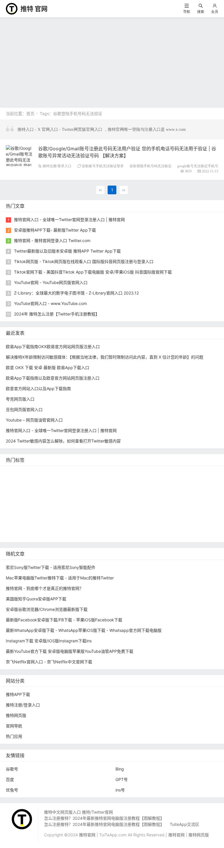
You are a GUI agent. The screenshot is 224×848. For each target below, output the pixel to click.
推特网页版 (41, 472)
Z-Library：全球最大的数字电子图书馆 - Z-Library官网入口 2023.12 (76, 292)
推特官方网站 (99, 481)
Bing (120, 768)
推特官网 (15, 472)
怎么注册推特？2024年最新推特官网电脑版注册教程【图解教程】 (104, 818)
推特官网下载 (162, 499)
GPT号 (122, 779)
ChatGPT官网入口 (199, 499)
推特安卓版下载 (169, 481)
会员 (214, 11)
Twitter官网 (69, 472)
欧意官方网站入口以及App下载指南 (38, 388)
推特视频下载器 (85, 507)
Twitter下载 (149, 534)
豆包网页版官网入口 (24, 409)
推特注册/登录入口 (57, 166)
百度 (10, 779)
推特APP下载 (88, 490)
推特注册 (175, 507)
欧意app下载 (55, 525)
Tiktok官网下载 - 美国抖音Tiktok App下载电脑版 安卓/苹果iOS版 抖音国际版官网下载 (93, 271)
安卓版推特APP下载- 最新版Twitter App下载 (55, 230)
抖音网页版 (53, 534)
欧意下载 (111, 516)
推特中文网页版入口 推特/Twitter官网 (78, 812)
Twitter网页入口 (22, 516)
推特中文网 (145, 490)
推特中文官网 (203, 481)
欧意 (92, 516)
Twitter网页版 (20, 481)
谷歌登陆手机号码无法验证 (151, 166)
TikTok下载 (194, 525)
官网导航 (14, 725)
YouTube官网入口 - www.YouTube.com (50, 303)
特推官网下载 (95, 499)
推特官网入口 (52, 481)
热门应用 (14, 736)
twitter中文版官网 (23, 499)
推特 (75, 481)
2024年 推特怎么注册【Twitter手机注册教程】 (56, 313)
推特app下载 (186, 472)
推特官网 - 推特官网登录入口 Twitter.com (52, 240)
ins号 (120, 789)
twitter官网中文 (85, 534)
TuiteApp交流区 (184, 824)
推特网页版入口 (125, 472)
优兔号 (12, 789)
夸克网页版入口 (20, 398)
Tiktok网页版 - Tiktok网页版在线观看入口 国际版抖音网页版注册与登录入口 (83, 261)
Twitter (73, 516)
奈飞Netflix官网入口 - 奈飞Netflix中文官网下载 (49, 661)
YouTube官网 (56, 490)
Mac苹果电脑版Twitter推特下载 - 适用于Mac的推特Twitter (60, 577)
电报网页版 (167, 525)
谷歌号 (12, 768)
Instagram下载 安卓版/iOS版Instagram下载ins (49, 640)
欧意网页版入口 (141, 516)
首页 (30, 113)
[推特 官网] (12, 8)
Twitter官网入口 (22, 490)
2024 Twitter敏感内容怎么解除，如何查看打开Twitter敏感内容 (63, 440)
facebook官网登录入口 (95, 525)
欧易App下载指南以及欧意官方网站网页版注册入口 (52, 377)
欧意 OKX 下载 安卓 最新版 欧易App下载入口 (47, 367)
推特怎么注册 (147, 507)
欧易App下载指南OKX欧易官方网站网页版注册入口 (53, 346)
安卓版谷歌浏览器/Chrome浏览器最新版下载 (47, 609)
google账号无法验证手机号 (197, 166)
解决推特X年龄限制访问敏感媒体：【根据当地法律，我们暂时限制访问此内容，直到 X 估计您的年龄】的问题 (104, 357)
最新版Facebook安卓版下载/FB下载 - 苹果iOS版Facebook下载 (64, 619)
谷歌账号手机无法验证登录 (103, 166)
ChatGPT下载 (136, 525)
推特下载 (95, 472)
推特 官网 (34, 9)
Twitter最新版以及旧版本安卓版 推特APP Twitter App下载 (67, 250)
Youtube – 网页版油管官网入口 (34, 419)
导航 (186, 11)
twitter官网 (156, 472)
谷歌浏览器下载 (61, 499)
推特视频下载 (52, 507)
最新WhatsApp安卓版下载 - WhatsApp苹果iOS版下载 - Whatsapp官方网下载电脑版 (84, 630)
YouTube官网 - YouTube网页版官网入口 (51, 282)
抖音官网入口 (118, 534)
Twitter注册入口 (133, 481)
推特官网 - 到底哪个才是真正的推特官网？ (44, 588)
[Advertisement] (112, 61)
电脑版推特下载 (21, 534)
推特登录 (52, 516)
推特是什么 (117, 507)
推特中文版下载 (129, 499)
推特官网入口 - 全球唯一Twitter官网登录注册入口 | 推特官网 (69, 219)
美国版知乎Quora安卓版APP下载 (36, 598)
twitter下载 (117, 490)
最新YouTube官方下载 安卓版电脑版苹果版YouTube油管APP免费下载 (69, 651)
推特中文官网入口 (178, 490)
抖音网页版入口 (177, 516)
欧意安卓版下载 (21, 525)
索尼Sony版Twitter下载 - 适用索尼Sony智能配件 (50, 567)
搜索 (200, 11)
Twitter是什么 (20, 507)
